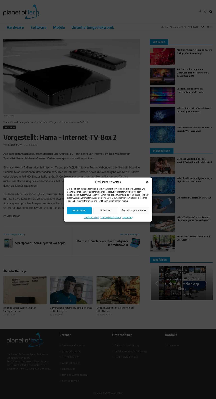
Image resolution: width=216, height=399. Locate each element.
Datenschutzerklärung (111, 217)
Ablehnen (105, 210)
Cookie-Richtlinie (91, 217)
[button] (147, 182)
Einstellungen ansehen (134, 210)
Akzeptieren (79, 210)
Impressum (127, 217)
